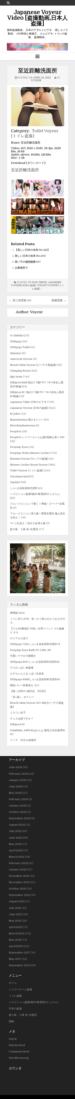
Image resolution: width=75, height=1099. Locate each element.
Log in (13, 1038)
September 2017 (19, 952)
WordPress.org (19, 1057)
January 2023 (18, 805)
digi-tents (39, 282)
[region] (37, 568)
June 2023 (15, 786)
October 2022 (18, 811)
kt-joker (15, 413)
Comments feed (19, 1051)
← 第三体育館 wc (20, 300)
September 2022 (20, 818)
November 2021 (19, 882)
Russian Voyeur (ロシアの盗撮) (29, 458)
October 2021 (17, 888)
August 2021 (17, 901)
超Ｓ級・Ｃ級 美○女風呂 (24, 529)
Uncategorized (19, 476)
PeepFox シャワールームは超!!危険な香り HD (37, 437)
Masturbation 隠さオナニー (27, 419)
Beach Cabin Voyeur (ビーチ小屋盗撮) (33, 364)
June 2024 (15, 767)
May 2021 (15, 920)
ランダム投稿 (19, 604)
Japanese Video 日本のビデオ (28, 401)
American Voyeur (21, 358)
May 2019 (15, 939)
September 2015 (19, 965)
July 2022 (15, 831)
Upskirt (15, 482)
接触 (11, 1021)
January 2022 (18, 869)
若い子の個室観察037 (28, 261)
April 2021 (15, 927)
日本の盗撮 (15, 1008)
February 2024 (18, 773)
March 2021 (16, 933)
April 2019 (15, 946)
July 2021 (15, 907)
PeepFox (15, 431)
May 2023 (15, 792)
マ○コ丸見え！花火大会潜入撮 (27, 523)
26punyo (15, 353)
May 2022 (15, 844)
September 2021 (19, 894)
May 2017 (15, 958)
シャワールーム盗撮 (20, 989)
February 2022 (18, 863)
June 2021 (15, 914)
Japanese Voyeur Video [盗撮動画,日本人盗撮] (37, 18)
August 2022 (17, 824)
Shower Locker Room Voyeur (29, 464)
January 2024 (17, 780)
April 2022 (16, 850)
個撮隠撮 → (58, 300)
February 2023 (18, 799)
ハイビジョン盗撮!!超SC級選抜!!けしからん (35, 493)
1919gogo (16, 341)
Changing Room (20, 370)
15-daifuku (16, 335)
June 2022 (15, 837)
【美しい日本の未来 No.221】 (32, 249)
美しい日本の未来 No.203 (30, 255)
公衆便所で (21, 267)
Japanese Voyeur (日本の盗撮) (29, 407)
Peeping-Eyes (19, 446)
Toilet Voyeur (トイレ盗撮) (26, 470)
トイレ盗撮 (15, 995)
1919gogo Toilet (20, 347)
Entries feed (17, 1045)
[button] (37, 568)
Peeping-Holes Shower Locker (30, 452)
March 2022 (16, 856)
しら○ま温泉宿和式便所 (24, 488)
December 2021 (19, 875)
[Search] (8, 2)
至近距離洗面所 (37, 71)
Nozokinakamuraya (22, 425)
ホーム (13, 982)
